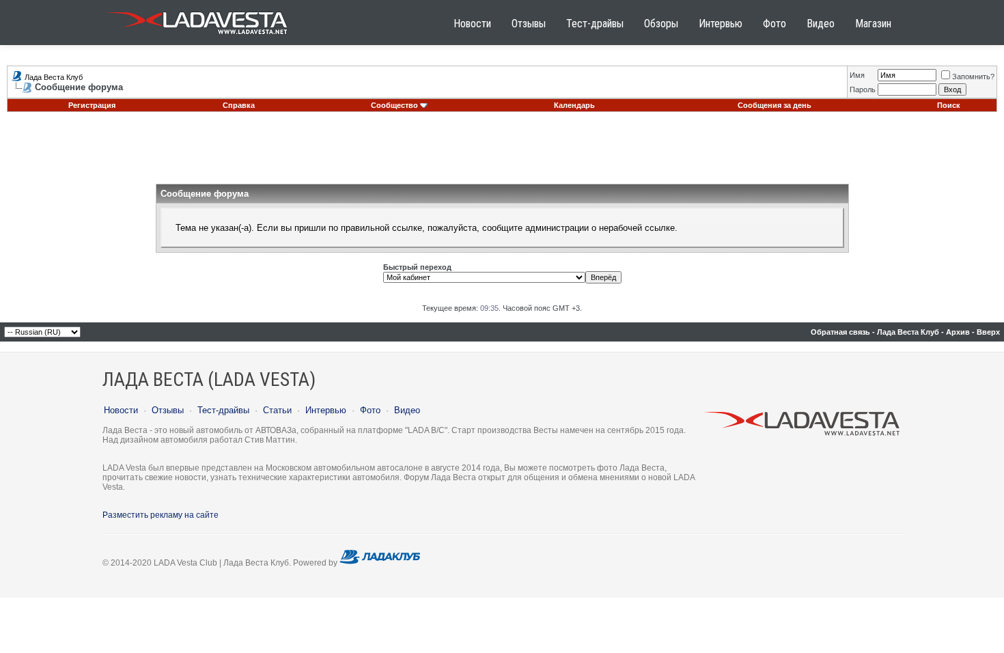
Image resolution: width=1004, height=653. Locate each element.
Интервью (720, 23)
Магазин (873, 23)
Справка (239, 105)
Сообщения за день (774, 105)
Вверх (988, 332)
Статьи (277, 410)
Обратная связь (840, 332)
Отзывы (529, 23)
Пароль (863, 89)
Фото (774, 23)
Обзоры (661, 23)
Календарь (574, 105)
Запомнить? (973, 76)
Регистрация (91, 105)
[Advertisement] (502, 153)
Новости (472, 23)
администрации (557, 228)
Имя (857, 75)
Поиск (948, 105)
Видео (821, 23)
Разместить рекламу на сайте (160, 515)
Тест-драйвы (595, 23)
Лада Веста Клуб (54, 77)
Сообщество (394, 105)
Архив (958, 332)
